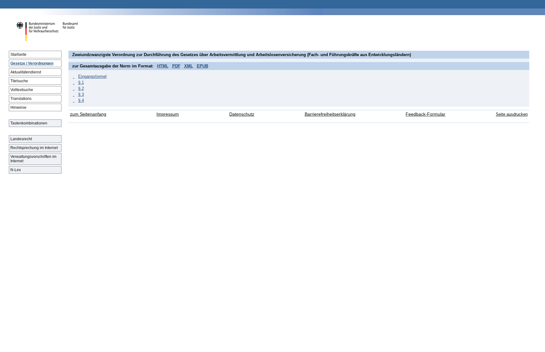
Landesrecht (21, 139)
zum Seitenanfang (88, 114)
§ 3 (81, 94)
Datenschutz (241, 114)
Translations (21, 98)
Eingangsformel (92, 76)
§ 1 (81, 82)
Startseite (18, 54)
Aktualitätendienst (25, 72)
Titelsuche (19, 81)
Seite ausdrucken (512, 114)
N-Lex (15, 170)
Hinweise (18, 107)
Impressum (167, 114)
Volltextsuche (21, 90)
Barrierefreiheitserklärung (330, 114)
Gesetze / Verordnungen (31, 63)
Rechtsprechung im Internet (34, 148)
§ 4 (81, 100)
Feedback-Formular (425, 114)
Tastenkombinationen (28, 123)
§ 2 (81, 88)
